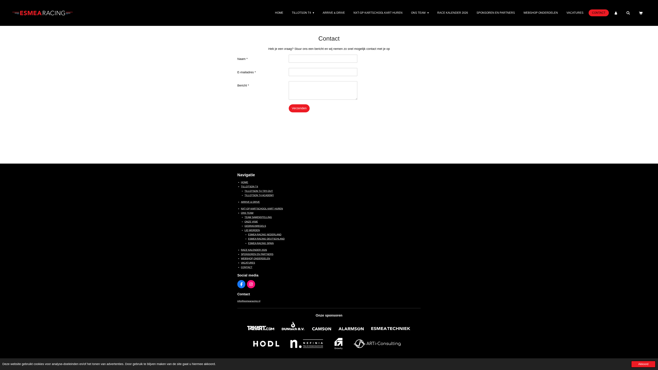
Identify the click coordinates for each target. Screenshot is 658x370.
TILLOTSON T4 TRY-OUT (259, 191)
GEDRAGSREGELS (255, 226)
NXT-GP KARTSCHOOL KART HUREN (262, 208)
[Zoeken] (628, 12)
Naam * (242, 59)
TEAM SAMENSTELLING (258, 217)
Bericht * (243, 85)
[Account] (616, 12)
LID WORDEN (252, 230)
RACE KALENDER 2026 (254, 250)
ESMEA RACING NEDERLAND (264, 234)
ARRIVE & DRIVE (250, 202)
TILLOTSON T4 (249, 186)
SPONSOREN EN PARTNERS (257, 254)
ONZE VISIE (251, 221)
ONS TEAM (247, 213)
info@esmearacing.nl (248, 301)
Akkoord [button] (643, 364)
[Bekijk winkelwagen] (640, 12)
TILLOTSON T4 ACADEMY (259, 195)
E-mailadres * (246, 72)
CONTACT (246, 267)
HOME (244, 182)
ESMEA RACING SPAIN (261, 243)
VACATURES (248, 262)
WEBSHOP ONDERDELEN (255, 258)
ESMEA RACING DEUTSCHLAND (266, 238)
